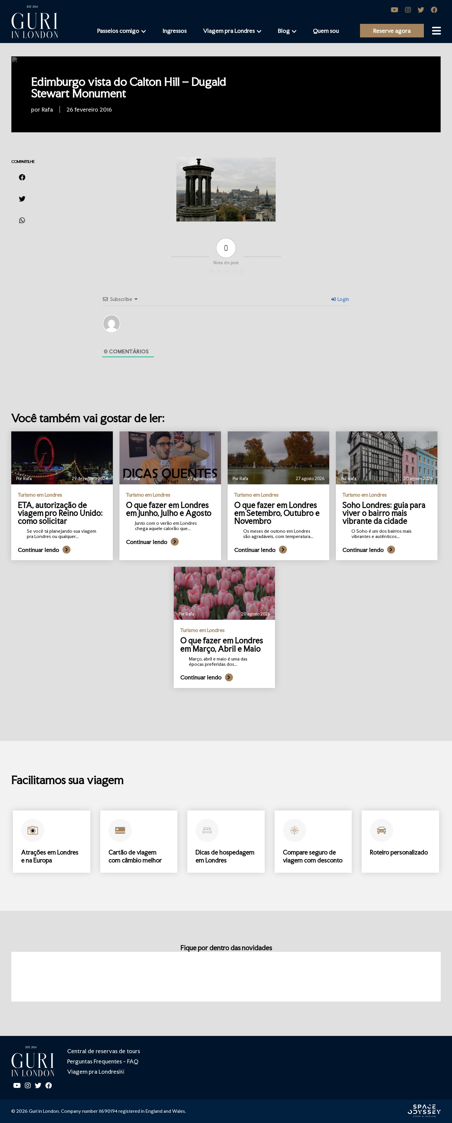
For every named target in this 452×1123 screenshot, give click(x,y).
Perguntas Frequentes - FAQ (102, 1061)
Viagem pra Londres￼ (95, 1071)
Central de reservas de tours (103, 1051)
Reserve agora (392, 30)
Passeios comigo (118, 30)
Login (343, 299)
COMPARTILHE (22, 161)
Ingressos (174, 30)
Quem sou (326, 30)
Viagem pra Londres (229, 30)
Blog (284, 30)
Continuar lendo (38, 549)
